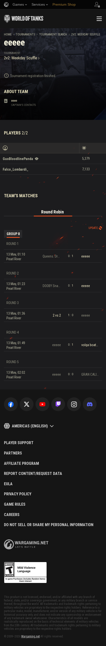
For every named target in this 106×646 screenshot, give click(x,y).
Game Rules (14, 504)
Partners (13, 453)
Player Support (19, 443)
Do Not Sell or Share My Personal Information (48, 525)
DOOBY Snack (52, 286)
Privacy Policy (17, 494)
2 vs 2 (57, 315)
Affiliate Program (21, 463)
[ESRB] (25, 572)
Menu (99, 18)
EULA (8, 484)
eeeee (85, 256)
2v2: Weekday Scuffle (85, 34)
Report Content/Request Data (33, 473)
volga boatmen (90, 345)
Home (8, 34)
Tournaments (25, 34)
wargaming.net (26, 544)
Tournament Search (53, 34)
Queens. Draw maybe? (52, 256)
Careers (11, 515)
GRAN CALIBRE (90, 374)
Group (13, 234)
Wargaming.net (30, 636)
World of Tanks (23, 18)
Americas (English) (30, 426)
